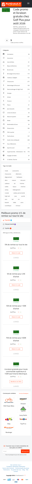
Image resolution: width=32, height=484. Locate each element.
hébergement (16, 190)
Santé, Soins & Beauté (18, 140)
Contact (16, 471)
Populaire (8, 220)
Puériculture (18, 136)
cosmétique (8, 205)
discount (23, 180)
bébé (14, 202)
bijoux (14, 186)
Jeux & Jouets (18, 109)
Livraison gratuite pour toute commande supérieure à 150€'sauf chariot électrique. (16, 371)
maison (14, 180)
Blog (23, 470)
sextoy (6, 190)
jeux (16, 196)
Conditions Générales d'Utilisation (15, 466)
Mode (18, 120)
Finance (18, 101)
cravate (7, 193)
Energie (18, 93)
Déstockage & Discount (18, 85)
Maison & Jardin (18, 116)
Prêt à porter (18, 132)
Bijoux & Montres (18, 66)
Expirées (8, 228)
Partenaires (6, 470)
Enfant (18, 97)
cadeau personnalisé (19, 193)
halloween (19, 177)
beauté (7, 202)
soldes (6, 186)
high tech (7, 196)
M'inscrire (25, 451)
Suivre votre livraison (8, 468)
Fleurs (18, 105)
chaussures (8, 174)
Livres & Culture (18, 112)
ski (14, 183)
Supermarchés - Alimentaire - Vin (18, 151)
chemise (23, 186)
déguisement (8, 177)
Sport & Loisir (18, 148)
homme (22, 183)
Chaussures (18, 81)
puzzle (23, 196)
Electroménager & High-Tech (18, 89)
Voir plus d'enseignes (23, 393)
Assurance (18, 58)
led (12, 199)
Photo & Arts (18, 128)
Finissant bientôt (10, 224)
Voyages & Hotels (18, 155)
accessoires (15, 171)
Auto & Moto (18, 62)
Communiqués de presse (22, 468)
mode (6, 171)
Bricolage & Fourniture (18, 73)
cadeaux (7, 183)
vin (19, 199)
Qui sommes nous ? (15, 465)
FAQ (27, 470)
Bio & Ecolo (18, 70)
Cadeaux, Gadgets (18, 77)
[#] (4, 480)
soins (22, 202)
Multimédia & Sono (18, 124)
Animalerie (18, 54)
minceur (18, 205)
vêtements (18, 174)
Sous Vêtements (18, 144)
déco (6, 180)
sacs (6, 199)
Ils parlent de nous (16, 470)
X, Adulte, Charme (18, 159)
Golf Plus (13, 248)
